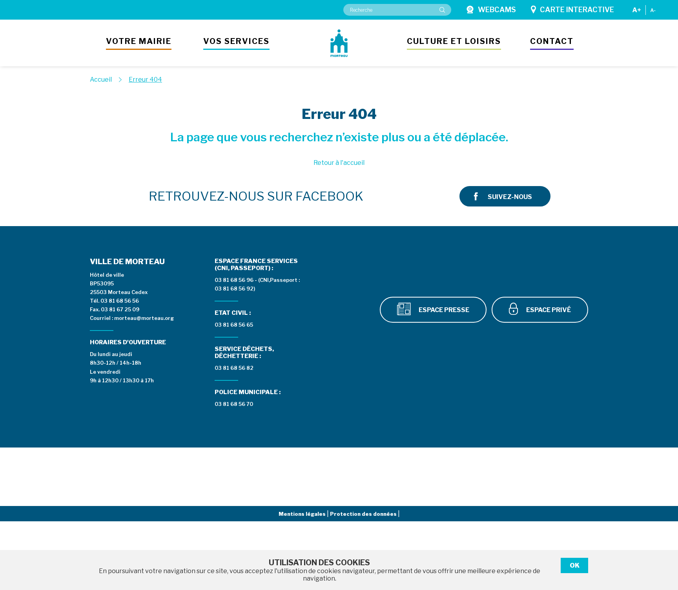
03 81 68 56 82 (234, 368)
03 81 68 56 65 (234, 324)
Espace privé (548, 310)
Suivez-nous (510, 197)
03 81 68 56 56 (119, 301)
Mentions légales (303, 514)
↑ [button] (663, 543)
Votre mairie (138, 41)
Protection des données (364, 514)
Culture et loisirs (454, 41)
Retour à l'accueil (339, 162)
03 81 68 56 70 (234, 404)
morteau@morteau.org (144, 318)
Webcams (497, 9)
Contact (552, 41)
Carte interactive (577, 9)
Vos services (236, 41)
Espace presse (443, 310)
